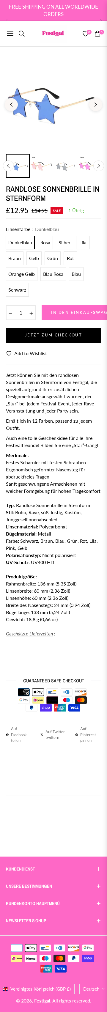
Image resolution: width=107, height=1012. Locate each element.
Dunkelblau (20, 242)
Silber (64, 242)
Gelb (34, 258)
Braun (14, 258)
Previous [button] (11, 104)
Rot (70, 258)
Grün (52, 258)
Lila (82, 242)
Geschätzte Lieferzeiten (29, 633)
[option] (53, 102)
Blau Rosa (53, 274)
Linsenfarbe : (32, 229)
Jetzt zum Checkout (53, 335)
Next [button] (95, 104)
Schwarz (17, 289)
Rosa (45, 242)
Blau (76, 274)
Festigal (42, 1000)
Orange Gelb (21, 274)
